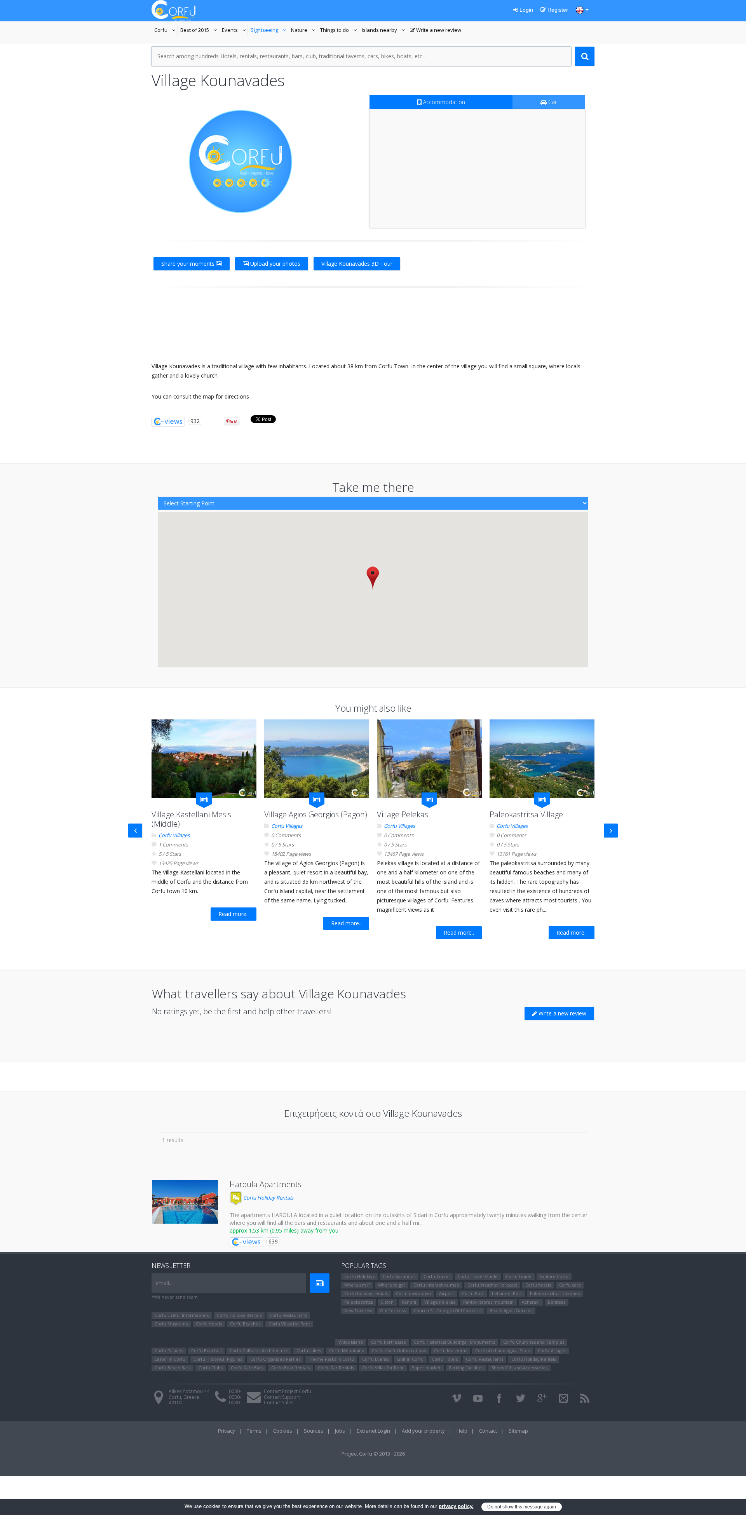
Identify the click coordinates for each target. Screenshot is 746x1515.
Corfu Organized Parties (275, 1359)
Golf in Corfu (410, 1359)
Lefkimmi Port (507, 1293)
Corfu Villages (174, 835)
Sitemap (518, 1430)
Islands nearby (384, 30)
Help (462, 1430)
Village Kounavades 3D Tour (356, 263)
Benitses (556, 1302)
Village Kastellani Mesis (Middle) (191, 819)
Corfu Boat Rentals (290, 1367)
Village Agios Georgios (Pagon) (315, 814)
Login (525, 10)
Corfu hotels (538, 1285)
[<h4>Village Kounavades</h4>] (240, 161)
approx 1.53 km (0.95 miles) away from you (284, 1230)
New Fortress (358, 1310)
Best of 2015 (199, 30)
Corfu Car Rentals (336, 1367)
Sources (313, 1430)
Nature (304, 30)
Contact (488, 1430)
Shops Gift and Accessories (519, 1367)
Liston (387, 1302)
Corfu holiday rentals (366, 1293)
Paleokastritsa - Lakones (555, 1293)
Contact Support (282, 1397)
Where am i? (357, 1285)
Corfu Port (473, 1293)
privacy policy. (456, 1506)
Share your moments (188, 263)
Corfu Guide (519, 1276)
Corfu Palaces (169, 1350)
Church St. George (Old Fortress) (447, 1310)
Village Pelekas (402, 814)
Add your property (423, 1430)
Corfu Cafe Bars (247, 1367)
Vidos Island (350, 1342)
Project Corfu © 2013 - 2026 (373, 1453)
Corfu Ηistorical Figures (217, 1359)
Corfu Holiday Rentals (267, 1197)
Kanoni (409, 1302)
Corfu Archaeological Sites (502, 1350)
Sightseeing (269, 30)
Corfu (166, 30)
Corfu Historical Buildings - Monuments (454, 1342)
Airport (446, 1293)
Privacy (226, 1430)
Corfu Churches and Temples (533, 1342)
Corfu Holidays (359, 1276)
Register (557, 10)
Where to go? (391, 1285)
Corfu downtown (413, 1293)
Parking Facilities (466, 1367)
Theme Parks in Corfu (331, 1359)
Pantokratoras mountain (488, 1302)
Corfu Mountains (346, 1350)
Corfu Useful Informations (182, 1315)
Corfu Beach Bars (172, 1367)
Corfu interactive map (436, 1285)
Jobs (340, 1430)
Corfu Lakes (308, 1350)
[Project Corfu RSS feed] (584, 1398)
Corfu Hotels (209, 1324)
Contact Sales (278, 1402)
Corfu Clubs (211, 1367)
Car (552, 102)
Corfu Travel (437, 1276)
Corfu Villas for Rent (289, 1324)
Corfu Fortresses (388, 1342)
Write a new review (435, 30)
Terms (254, 1430)
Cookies (282, 1430)
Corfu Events (375, 1359)
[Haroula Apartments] (185, 1202)
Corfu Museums (171, 1324)
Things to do (339, 30)
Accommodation (443, 102)
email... (164, 1283)
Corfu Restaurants (288, 1315)
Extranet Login (373, 1430)
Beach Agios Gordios (511, 1310)
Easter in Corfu (170, 1359)
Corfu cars (569, 1285)
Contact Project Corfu (287, 1391)
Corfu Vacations (399, 1276)
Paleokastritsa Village (526, 814)
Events (235, 30)
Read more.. (233, 914)
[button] (373, 578)
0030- (235, 1391)
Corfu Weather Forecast (492, 1285)
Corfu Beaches (245, 1324)
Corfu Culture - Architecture (259, 1350)
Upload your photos (274, 263)
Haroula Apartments (266, 1184)
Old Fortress (393, 1310)
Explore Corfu (554, 1276)
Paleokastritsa (358, 1302)
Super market (426, 1367)
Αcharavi (531, 1302)
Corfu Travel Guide (478, 1276)
